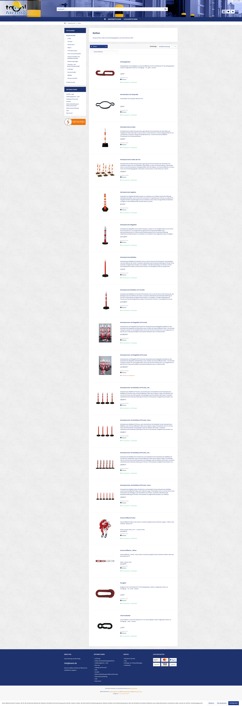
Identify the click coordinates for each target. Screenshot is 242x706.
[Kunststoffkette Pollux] (105, 528)
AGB (67, 110)
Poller (69, 38)
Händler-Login (70, 94)
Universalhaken (125, 615)
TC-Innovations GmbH (123, 693)
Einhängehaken (125, 62)
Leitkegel (70, 69)
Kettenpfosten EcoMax (127, 127)
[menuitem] (233, 11)
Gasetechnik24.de (126, 691)
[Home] (105, 19)
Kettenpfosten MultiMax (128, 257)
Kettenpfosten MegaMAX (128, 225)
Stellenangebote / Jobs (73, 96)
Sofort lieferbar (98, 52)
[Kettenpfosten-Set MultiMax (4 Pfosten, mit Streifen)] (105, 398)
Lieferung (97, 658)
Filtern (95, 46)
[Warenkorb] (233, 11)
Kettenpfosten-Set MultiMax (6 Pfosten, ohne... (136, 485)
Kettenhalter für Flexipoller (129, 94)
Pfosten (69, 41)
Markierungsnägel (72, 61)
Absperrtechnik (70, 35)
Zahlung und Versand (72, 99)
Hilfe (96, 670)
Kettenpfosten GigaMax (128, 192)
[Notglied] (105, 593)
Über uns (97, 665)
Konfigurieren (234, 703)
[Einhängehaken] (105, 72)
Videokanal (127, 665)
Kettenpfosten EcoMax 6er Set (130, 159)
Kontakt (68, 101)
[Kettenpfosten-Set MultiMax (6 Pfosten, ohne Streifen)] (105, 496)
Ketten (69, 75)
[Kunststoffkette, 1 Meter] (105, 561)
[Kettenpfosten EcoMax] (105, 137)
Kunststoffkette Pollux (127, 518)
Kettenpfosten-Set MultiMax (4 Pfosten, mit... (135, 387)
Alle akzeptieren (221, 703)
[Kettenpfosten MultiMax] (105, 268)
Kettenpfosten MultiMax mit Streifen (132, 290)
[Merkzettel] (228, 11)
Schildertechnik (70, 82)
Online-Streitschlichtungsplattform (104, 661)
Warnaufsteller (71, 72)
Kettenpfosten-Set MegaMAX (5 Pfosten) (133, 322)
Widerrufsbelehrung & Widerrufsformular (72, 105)
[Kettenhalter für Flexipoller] (105, 105)
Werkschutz (70, 44)
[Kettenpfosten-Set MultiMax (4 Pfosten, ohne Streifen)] (105, 431)
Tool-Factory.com (137, 691)
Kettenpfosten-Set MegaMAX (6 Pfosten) (133, 355)
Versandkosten (133, 688)
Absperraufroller (72, 78)
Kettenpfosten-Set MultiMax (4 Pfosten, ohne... (136, 420)
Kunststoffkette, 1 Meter (128, 550)
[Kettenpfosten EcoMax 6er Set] (105, 170)
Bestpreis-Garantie (129, 658)
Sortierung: (153, 46)
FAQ (125, 661)
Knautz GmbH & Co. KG (114, 691)
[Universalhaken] (105, 626)
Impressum (69, 113)
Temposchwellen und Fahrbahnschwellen (73, 57)
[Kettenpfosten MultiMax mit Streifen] (105, 300)
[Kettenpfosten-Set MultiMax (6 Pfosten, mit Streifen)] (105, 463)
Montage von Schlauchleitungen (133, 663)
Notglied (123, 583)
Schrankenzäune (72, 50)
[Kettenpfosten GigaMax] (105, 203)
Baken (69, 47)
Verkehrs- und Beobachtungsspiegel (73, 65)
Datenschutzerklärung (72, 108)
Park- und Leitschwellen (74, 53)
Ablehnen (211, 703)
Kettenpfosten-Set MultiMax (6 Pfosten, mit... (135, 453)
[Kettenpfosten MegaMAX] (105, 235)
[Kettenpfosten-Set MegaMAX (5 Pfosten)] (105, 333)
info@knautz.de (70, 663)
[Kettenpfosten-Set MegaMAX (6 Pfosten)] (105, 365)
